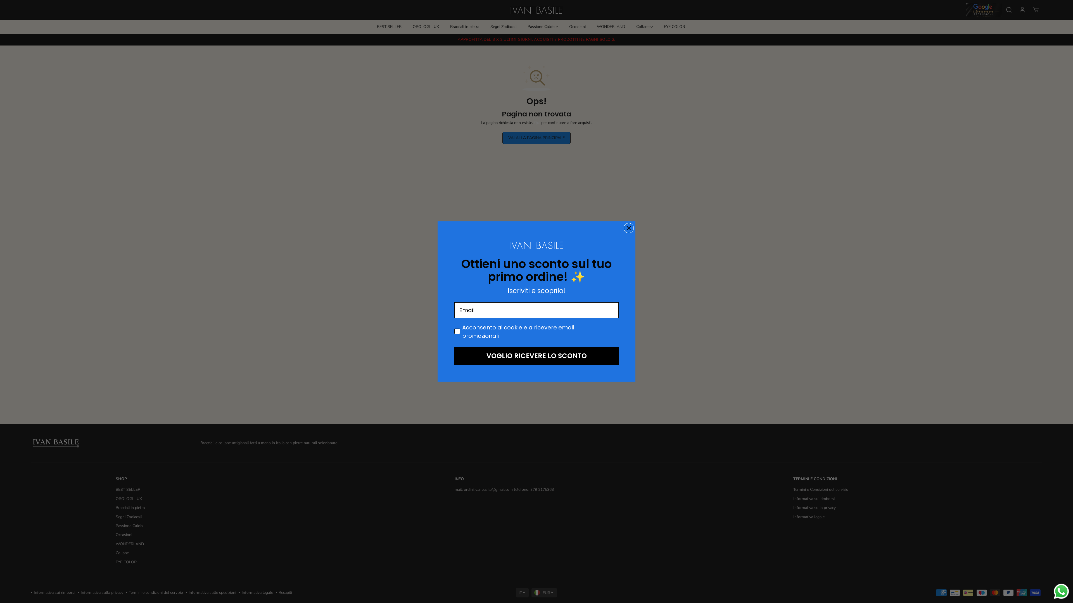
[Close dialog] (628, 228)
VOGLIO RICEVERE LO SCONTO (536, 355)
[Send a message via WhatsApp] (1061, 591)
